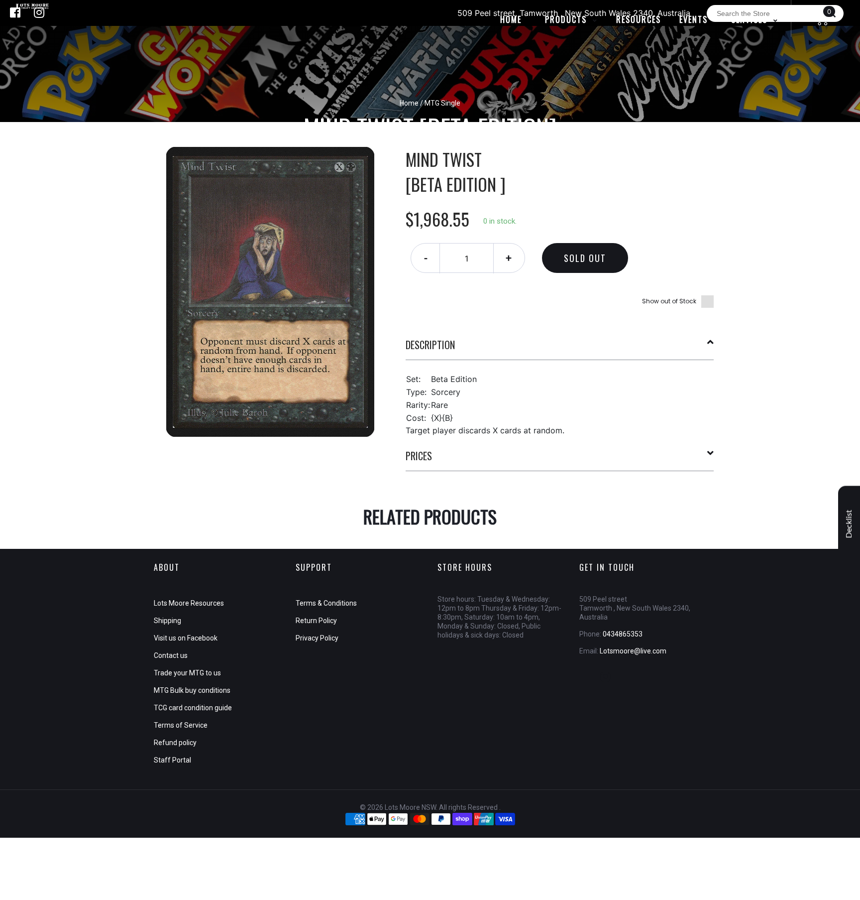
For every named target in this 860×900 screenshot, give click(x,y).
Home (409, 103)
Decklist (849, 524)
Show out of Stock (669, 301)
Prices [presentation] (419, 455)
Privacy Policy (317, 638)
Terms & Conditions (326, 603)
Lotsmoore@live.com (633, 651)
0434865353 (623, 634)
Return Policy (316, 621)
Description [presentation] (430, 344)
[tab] (560, 348)
